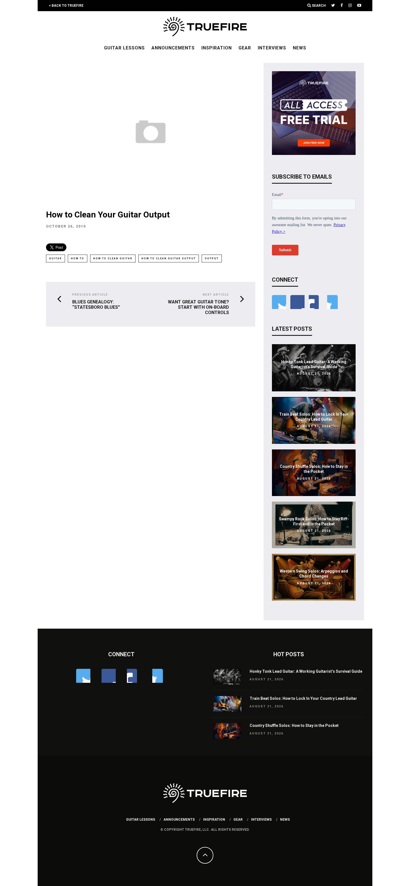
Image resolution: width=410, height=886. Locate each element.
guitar (55, 258)
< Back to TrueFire (66, 6)
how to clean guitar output (168, 258)
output (212, 258)
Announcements (173, 48)
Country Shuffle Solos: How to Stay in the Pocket (294, 725)
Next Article (216, 294)
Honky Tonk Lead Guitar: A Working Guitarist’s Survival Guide (306, 671)
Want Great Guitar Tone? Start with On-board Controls (198, 307)
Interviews (272, 48)
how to (77, 258)
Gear (244, 48)
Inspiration (216, 48)
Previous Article (90, 294)
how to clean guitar (112, 258)
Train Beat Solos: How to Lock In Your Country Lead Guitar (303, 698)
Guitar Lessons (124, 48)
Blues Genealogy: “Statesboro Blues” (96, 304)
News (299, 48)
